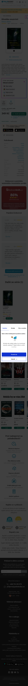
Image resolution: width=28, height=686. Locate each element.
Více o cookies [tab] (22, 328)
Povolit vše (14, 354)
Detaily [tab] (13, 328)
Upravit (13, 359)
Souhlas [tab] (4, 328)
